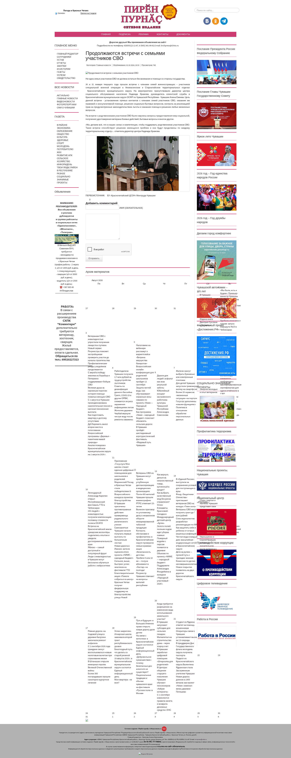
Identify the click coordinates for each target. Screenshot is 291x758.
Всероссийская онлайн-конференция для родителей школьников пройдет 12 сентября (145, 375)
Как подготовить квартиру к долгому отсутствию (97, 418)
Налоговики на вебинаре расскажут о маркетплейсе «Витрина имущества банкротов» (143, 354)
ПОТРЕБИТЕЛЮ (65, 149)
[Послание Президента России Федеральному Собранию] (216, 72)
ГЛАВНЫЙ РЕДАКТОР (67, 54)
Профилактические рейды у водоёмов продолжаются (97, 366)
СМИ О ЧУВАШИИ (66, 107)
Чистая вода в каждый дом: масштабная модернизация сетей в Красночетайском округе (186, 543)
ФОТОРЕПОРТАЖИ (66, 104)
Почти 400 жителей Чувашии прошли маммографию (145, 497)
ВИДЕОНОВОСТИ (66, 101)
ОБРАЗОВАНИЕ (64, 131)
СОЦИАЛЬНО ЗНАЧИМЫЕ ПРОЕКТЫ (63, 179)
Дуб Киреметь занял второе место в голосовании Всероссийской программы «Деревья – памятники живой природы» (99, 433)
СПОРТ (60, 143)
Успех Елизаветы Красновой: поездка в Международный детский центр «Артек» (165, 514)
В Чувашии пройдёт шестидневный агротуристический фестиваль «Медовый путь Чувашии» (145, 436)
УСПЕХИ (61, 75)
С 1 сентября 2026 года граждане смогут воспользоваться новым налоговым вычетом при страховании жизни (100, 652)
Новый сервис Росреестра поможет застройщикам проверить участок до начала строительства (99, 354)
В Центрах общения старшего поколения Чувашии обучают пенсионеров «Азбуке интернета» (163, 679)
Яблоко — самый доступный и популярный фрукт (97, 550)
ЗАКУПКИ (61, 66)
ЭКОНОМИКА (63, 128)
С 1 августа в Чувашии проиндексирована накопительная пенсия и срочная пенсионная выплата (100, 406)
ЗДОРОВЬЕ (62, 140)
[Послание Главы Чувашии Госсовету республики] (216, 115)
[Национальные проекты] (216, 486)
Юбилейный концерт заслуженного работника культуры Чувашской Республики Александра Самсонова (164, 402)
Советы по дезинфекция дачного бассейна (123, 389)
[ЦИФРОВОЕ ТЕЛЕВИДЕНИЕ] (216, 601)
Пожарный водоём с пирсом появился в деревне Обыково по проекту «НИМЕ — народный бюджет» (164, 550)
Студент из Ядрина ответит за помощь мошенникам (185, 625)
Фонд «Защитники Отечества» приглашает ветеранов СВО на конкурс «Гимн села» (186, 500)
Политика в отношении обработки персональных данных (183, 413)
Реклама (144, 34)
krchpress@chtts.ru (170, 45)
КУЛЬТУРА (62, 137)
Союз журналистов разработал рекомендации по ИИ (186, 521)
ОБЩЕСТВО (63, 134)
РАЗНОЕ (61, 173)
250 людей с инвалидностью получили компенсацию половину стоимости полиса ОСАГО (99, 517)
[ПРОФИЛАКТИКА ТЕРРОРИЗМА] (216, 450)
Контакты (162, 34)
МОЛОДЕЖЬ (63, 146)
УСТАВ (60, 60)
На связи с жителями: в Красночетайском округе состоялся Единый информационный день (145, 644)
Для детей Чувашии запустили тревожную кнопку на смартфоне (186, 386)
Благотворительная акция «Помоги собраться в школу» (124, 576)
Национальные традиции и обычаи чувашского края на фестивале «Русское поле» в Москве (144, 684)
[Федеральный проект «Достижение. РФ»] (216, 356)
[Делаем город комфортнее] (216, 260)
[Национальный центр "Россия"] (216, 522)
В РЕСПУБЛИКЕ (65, 170)
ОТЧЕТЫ (61, 63)
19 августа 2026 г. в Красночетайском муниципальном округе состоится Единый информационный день (123, 667)
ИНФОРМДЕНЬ (64, 164)
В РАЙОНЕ (62, 125)
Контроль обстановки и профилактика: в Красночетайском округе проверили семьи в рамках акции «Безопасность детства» (145, 542)
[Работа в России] (216, 636)
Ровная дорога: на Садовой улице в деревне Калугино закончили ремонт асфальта (97, 637)
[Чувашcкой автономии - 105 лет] (216, 308)
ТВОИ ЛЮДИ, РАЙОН (67, 167)
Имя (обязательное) (131, 208)
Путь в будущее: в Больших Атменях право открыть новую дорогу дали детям (145, 626)
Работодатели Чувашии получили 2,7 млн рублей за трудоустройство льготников (123, 377)
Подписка (124, 34)
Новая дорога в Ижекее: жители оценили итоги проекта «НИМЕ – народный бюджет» (123, 552)
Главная (106, 34)
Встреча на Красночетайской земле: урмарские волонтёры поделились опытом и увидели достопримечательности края (100, 535)
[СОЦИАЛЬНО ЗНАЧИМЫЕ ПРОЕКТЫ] (216, 409)
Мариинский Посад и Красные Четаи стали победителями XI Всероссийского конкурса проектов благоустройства (123, 491)
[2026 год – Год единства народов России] (216, 197)
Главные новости (103, 65)
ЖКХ (59, 152)
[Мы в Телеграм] (224, 21)
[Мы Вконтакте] (207, 21)
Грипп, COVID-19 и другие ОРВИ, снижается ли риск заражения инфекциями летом (124, 401)
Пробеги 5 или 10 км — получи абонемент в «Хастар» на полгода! (144, 564)
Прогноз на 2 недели (88, 13)
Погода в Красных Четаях (75, 10)
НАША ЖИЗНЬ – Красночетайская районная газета (145, 16)
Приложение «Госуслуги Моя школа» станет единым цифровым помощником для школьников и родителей (124, 470)
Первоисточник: (95, 195)
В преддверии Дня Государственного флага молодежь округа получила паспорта (185, 649)
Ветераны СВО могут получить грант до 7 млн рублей (186, 512)
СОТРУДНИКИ (64, 57)
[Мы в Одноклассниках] (215, 21)
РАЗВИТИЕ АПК (64, 155)
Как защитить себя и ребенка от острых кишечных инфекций (186, 530)
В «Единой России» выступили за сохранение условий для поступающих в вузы (186, 485)
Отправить (94, 258)
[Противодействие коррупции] (216, 562)
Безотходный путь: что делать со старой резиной (123, 652)
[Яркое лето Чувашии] (216, 154)
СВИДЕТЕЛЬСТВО (66, 78)
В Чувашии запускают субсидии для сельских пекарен (163, 628)
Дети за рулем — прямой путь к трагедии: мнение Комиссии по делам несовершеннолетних (186, 558)
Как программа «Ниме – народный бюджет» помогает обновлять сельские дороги (145, 418)
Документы (183, 34)
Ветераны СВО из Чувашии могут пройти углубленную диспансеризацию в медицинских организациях (145, 482)
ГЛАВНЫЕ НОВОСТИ (67, 98)
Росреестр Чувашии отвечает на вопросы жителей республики (145, 579)
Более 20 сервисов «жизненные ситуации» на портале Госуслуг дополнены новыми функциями (186, 398)
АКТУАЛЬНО (63, 95)
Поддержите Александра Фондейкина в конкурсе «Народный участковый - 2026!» (164, 574)
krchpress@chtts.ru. (201, 739)
